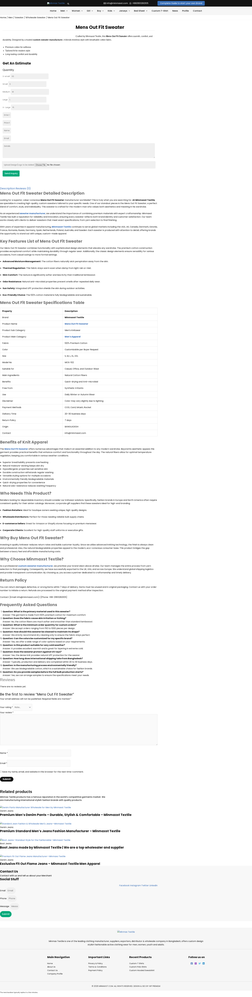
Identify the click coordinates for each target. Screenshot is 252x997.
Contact (197, 10)
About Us (51, 967)
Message (5, 906)
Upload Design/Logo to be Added (19, 165)
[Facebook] (192, 963)
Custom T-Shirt (160, 10)
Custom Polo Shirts (138, 967)
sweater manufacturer (32, 213)
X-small (6, 76)
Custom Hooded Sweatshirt (141, 970)
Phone (3, 898)
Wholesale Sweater (36, 17)
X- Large (7, 107)
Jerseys (123, 10)
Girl (88, 10)
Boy (99, 10)
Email (3, 763)
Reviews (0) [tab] (23, 188)
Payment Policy (95, 970)
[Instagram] (196, 963)
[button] (68, 3)
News (175, 10)
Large (5, 99)
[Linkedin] (203, 963)
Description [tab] (7, 188)
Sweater (19, 17)
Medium (7, 91)
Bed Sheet (139, 10)
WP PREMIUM (154, 986)
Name (4, 753)
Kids (110, 10)
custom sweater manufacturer (35, 565)
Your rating (6, 707)
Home (53, 10)
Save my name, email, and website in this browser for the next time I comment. (43, 771)
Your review (7, 712)
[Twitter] (199, 963)
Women (76, 10)
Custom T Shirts (136, 963)
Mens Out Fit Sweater (16, 448)
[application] (66, 11)
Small (5, 84)
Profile (185, 10)
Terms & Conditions (97, 967)
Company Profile (55, 973)
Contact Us (52, 970)
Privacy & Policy (95, 963)
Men (63, 10)
